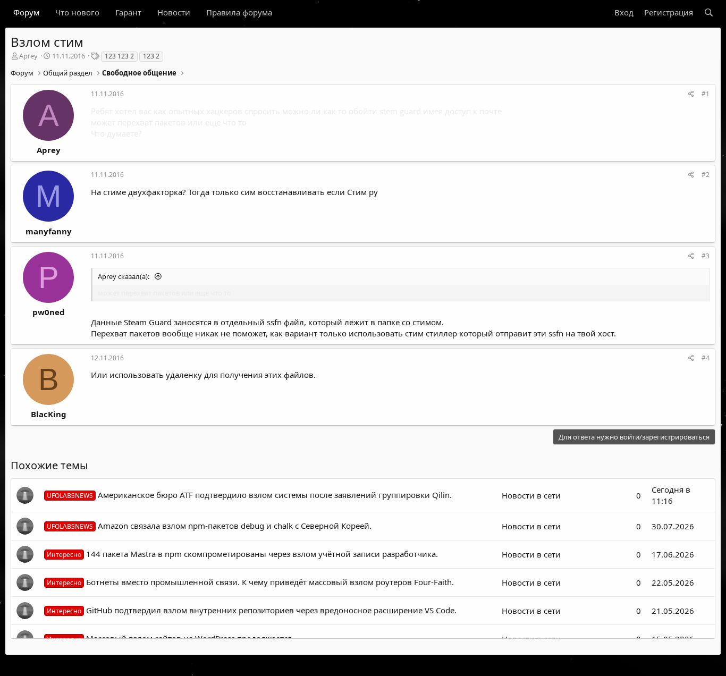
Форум (26, 12)
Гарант (128, 12)
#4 (706, 357)
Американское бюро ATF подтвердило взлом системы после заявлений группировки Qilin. (249, 494)
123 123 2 (119, 56)
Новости (173, 12)
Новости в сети (531, 495)
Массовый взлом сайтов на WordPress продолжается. (170, 638)
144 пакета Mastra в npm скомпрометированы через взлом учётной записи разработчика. (242, 553)
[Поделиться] (691, 94)
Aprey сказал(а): (124, 276)
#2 (706, 174)
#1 (706, 93)
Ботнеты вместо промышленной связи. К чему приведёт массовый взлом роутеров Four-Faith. (250, 582)
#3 (706, 255)
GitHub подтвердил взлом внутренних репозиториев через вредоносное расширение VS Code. (252, 610)
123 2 (151, 56)
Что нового (77, 12)
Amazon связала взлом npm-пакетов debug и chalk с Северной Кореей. (209, 525)
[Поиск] (708, 12)
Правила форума (239, 12)
